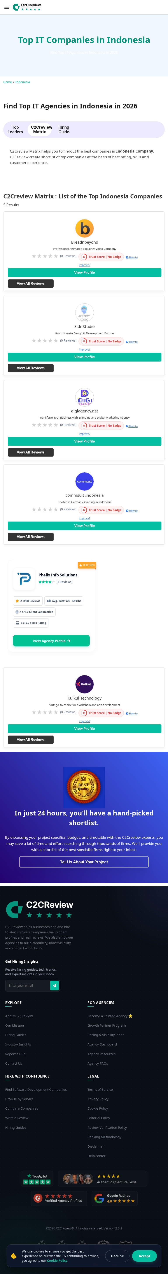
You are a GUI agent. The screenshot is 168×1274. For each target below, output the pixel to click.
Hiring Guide (63, 129)
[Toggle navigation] (6, 7)
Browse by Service (19, 1099)
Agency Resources (102, 1054)
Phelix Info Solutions (57, 575)
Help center (96, 1155)
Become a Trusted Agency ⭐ (110, 1016)
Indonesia (22, 82)
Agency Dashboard (102, 1044)
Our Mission (14, 1025)
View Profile (84, 272)
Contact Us (13, 1063)
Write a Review (16, 1118)
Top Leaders (15, 129)
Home (7, 82)
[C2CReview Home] (40, 909)
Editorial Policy (99, 1118)
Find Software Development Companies (36, 1089)
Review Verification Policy (107, 1127)
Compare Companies (21, 1108)
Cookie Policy (98, 1108)
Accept (144, 1256)
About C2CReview (19, 1016)
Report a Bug (15, 1054)
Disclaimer (96, 1146)
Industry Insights (18, 1044)
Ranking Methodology (104, 1137)
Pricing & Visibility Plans (106, 1035)
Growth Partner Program (107, 1025)
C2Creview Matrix (41, 129)
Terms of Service (100, 1089)
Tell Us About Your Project (84, 862)
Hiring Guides (15, 1035)
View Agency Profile (49, 641)
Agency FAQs (98, 1063)
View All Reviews (31, 283)
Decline (117, 1256)
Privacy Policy (98, 1099)
